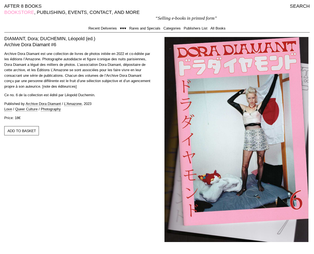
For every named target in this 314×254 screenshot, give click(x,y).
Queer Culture (26, 109)
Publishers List (195, 28)
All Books (218, 28)
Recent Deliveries (102, 28)
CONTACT (101, 12)
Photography (51, 109)
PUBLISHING (51, 12)
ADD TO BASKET (21, 131)
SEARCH (300, 6)
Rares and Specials (144, 28)
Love (8, 109)
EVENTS (77, 12)
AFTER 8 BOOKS (23, 6)
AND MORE (127, 12)
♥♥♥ (123, 28)
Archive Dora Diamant (43, 104)
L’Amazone (73, 104)
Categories (172, 28)
